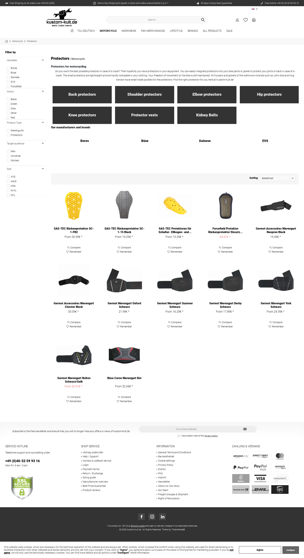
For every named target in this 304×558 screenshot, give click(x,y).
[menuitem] (254, 19)
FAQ (160, 473)
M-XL (13, 190)
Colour (10, 91)
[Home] (72, 31)
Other (14, 113)
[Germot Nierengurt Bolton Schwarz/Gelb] (74, 355)
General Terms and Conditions (174, 452)
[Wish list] (245, 19)
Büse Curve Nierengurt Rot (124, 378)
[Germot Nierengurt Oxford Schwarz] (124, 280)
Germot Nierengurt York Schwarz (276, 305)
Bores (14, 68)
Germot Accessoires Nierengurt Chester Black (74, 305)
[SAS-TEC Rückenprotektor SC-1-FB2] (74, 206)
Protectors (16, 135)
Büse (13, 72)
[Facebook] (141, 516)
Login (86, 465)
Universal (16, 155)
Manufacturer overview (95, 481)
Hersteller (12, 60)
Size (9, 168)
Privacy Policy (165, 465)
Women (15, 160)
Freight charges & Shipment (173, 494)
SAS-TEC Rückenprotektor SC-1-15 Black (124, 230)
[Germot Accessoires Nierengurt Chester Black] (74, 280)
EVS (13, 81)
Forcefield (16, 86)
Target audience (15, 143)
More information (140, 552)
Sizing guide (89, 477)
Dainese (15, 77)
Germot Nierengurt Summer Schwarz (175, 305)
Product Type (14, 122)
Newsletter (164, 481)
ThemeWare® (178, 529)
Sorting (253, 177)
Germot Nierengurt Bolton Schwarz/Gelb (73, 379)
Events (162, 469)
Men (13, 151)
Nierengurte (17, 130)
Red (13, 117)
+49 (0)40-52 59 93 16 (22, 461)
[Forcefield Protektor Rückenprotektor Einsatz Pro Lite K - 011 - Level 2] (225, 206)
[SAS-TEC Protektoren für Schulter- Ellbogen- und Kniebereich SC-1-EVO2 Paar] (175, 206)
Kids (13, 185)
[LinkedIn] (162, 516)
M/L (13, 195)
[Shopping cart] (254, 19)
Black (14, 99)
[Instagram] (152, 516)
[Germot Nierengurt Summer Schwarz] (175, 280)
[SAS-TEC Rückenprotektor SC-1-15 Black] (124, 206)
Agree (259, 549)
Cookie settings (166, 460)
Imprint (162, 477)
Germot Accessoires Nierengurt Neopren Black (276, 230)
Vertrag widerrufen (93, 452)
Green (14, 103)
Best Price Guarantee (94, 485)
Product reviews (91, 490)
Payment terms (91, 469)
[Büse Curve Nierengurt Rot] (124, 355)
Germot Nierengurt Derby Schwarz (225, 305)
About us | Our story (169, 485)
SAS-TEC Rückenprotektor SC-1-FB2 (74, 230)
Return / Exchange (93, 473)
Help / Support (91, 456)
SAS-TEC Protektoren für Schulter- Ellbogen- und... (175, 230)
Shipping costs (138, 526)
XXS (13, 176)
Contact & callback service (97, 460)
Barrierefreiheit (166, 456)
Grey (13, 108)
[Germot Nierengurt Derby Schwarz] (225, 280)
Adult (14, 181)
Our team (163, 490)
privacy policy (211, 435)
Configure (290, 550)
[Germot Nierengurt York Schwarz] (276, 280)
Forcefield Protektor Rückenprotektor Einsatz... (225, 230)
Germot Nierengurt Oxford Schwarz (124, 305)
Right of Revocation (169, 498)
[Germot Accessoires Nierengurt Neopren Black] (276, 206)
